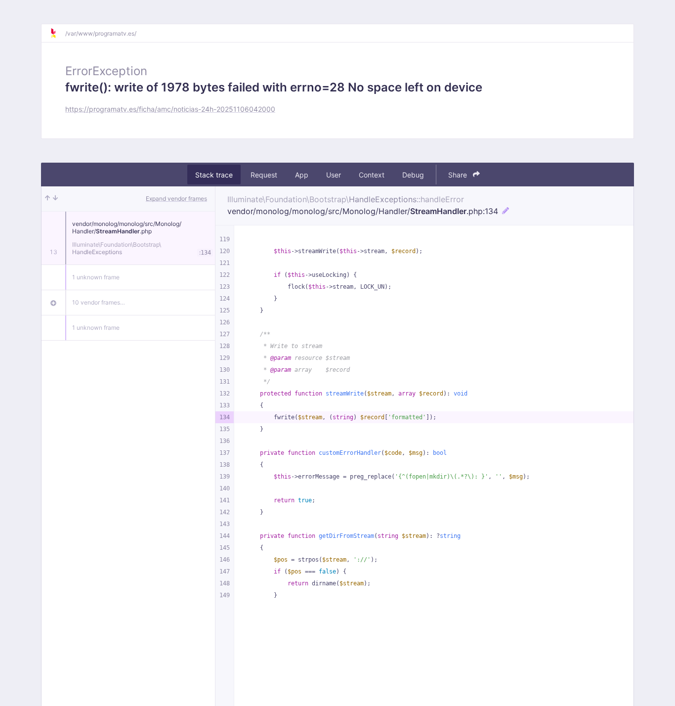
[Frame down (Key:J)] (55, 198)
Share (458, 175)
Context (371, 175)
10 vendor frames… (98, 302)
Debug (413, 175)
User (333, 175)
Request (264, 175)
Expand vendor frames (176, 198)
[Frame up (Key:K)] (47, 198)
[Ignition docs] (57, 33)
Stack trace (214, 175)
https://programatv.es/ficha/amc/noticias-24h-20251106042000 (170, 109)
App (301, 175)
